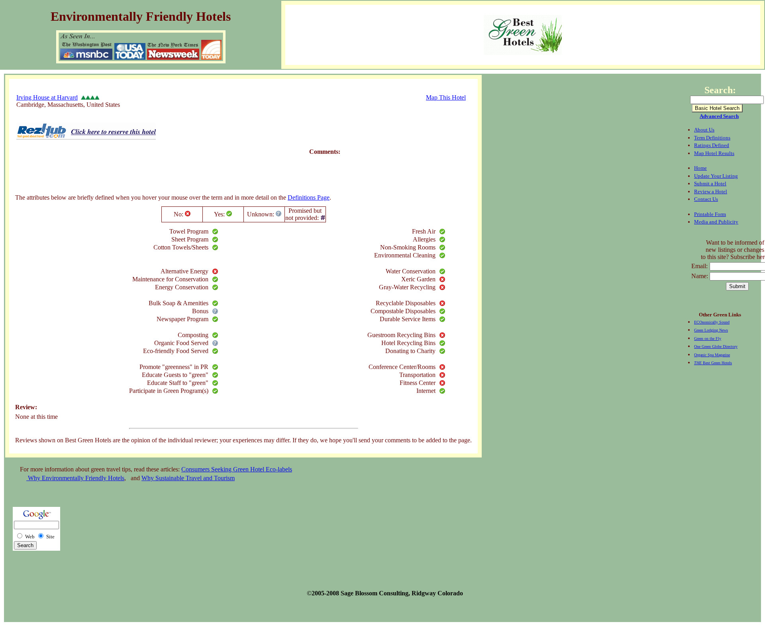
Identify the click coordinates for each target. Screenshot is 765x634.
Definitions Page (309, 197)
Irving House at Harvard (47, 97)
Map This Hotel (446, 97)
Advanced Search (719, 116)
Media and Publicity (716, 222)
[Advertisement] (160, 168)
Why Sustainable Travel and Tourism (188, 478)
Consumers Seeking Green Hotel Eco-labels (236, 469)
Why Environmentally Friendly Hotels (75, 478)
